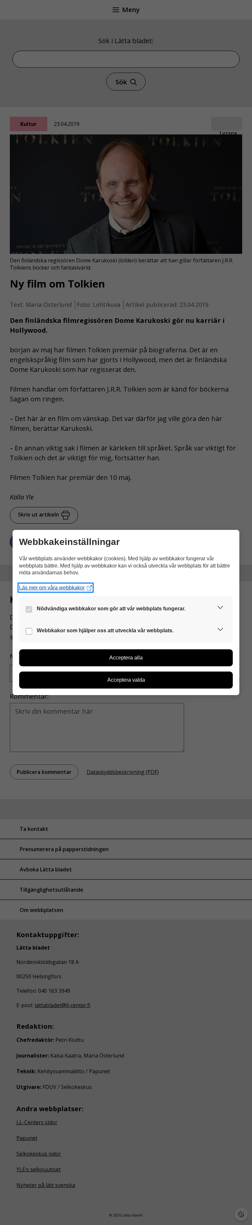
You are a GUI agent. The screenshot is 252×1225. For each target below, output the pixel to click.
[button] (220, 609)
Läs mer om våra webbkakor (52, 587)
